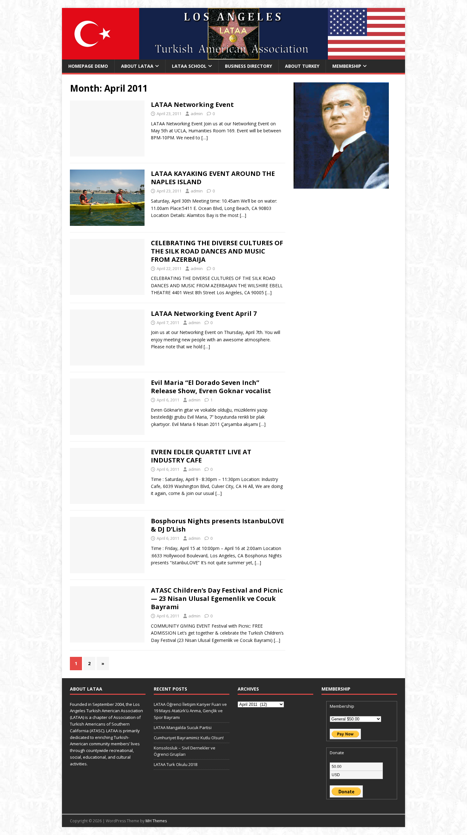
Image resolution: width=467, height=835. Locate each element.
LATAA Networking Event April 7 (204, 313)
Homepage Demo (88, 66)
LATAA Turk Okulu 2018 (175, 764)
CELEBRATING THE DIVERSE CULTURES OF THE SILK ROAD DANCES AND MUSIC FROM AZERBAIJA (217, 251)
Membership (346, 66)
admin (197, 113)
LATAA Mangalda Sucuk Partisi (183, 727)
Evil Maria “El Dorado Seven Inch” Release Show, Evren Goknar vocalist (211, 386)
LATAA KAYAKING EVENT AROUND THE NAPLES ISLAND (213, 177)
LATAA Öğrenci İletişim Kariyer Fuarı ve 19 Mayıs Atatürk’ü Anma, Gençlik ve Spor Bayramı (190, 710)
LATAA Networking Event (192, 104)
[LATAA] (233, 56)
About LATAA (137, 66)
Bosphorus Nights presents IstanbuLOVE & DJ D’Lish (217, 525)
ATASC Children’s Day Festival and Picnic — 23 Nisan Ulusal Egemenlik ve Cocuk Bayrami (217, 598)
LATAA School (189, 66)
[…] (204, 138)
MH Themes (156, 821)
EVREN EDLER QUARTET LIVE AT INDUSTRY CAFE (201, 456)
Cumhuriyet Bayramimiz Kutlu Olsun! (189, 738)
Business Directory (248, 66)
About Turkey (302, 66)
